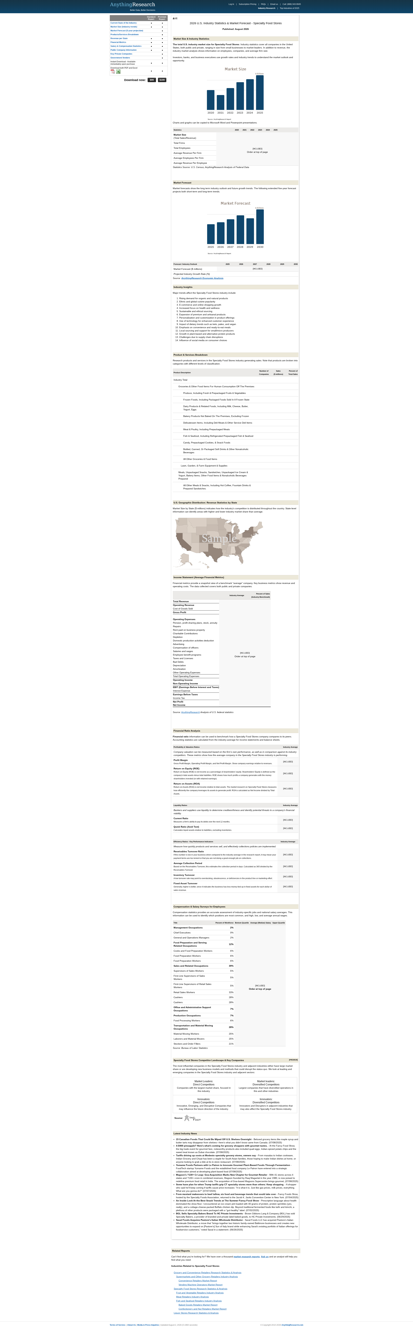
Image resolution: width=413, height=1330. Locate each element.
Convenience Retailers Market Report (198, 1280)
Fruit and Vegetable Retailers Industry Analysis (200, 1292)
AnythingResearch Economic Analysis (202, 278)
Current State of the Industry (124, 23)
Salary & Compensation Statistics (126, 46)
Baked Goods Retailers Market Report (198, 1305)
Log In (231, 4)
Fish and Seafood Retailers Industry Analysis (199, 1301)
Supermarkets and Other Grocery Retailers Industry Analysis (207, 1276)
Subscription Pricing (247, 4)
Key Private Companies (121, 54)
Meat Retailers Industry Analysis (192, 1296)
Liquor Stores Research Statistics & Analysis (196, 1313)
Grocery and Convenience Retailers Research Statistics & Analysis (207, 1272)
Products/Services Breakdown (125, 34)
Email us (274, 4)
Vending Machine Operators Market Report (200, 1284)
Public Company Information (123, 50)
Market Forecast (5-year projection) (127, 31)
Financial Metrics (118, 42)
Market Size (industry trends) (124, 27)
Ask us (265, 1256)
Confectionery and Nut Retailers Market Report (203, 1309)
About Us (131, 1325)
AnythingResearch (190, 712)
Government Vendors (120, 58)
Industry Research (266, 8)
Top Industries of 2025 (289, 8)
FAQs (263, 4)
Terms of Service (117, 1325)
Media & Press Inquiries (148, 1325)
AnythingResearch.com (292, 1325)
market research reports (247, 1256)
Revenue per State (119, 38)
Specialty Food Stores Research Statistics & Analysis (200, 1288)
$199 (162, 80)
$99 (152, 80)
